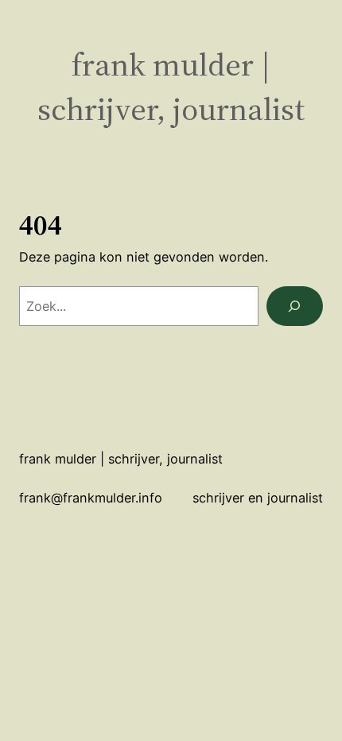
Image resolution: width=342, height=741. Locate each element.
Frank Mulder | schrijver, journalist (171, 87)
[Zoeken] (294, 306)
